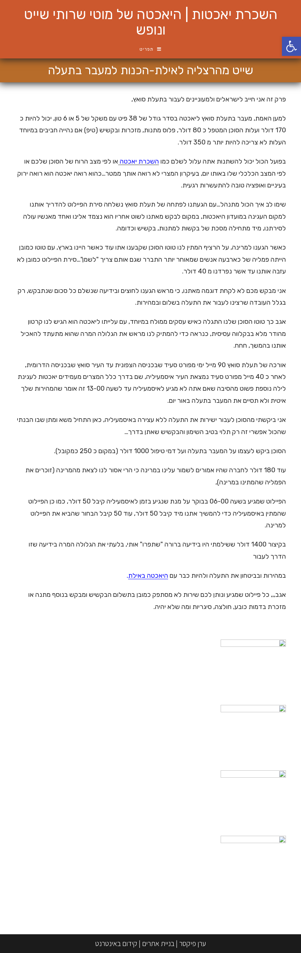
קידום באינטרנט (116, 943)
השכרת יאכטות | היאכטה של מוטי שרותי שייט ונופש (151, 22)
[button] (291, 46)
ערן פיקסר (192, 943)
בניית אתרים (158, 943)
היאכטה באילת (148, 576)
